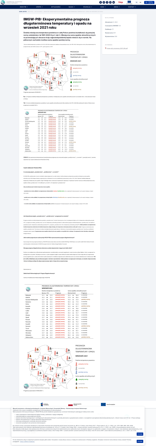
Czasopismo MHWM (111, 25)
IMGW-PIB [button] (23, 7)
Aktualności (55, 7)
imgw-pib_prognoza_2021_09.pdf (117, 48)
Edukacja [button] (86, 7)
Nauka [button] (71, 7)
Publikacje (108, 29)
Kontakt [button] (131, 7)
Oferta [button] (38, 7)
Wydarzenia (109, 33)
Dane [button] (102, 7)
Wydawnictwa (109, 36)
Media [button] (116, 7)
